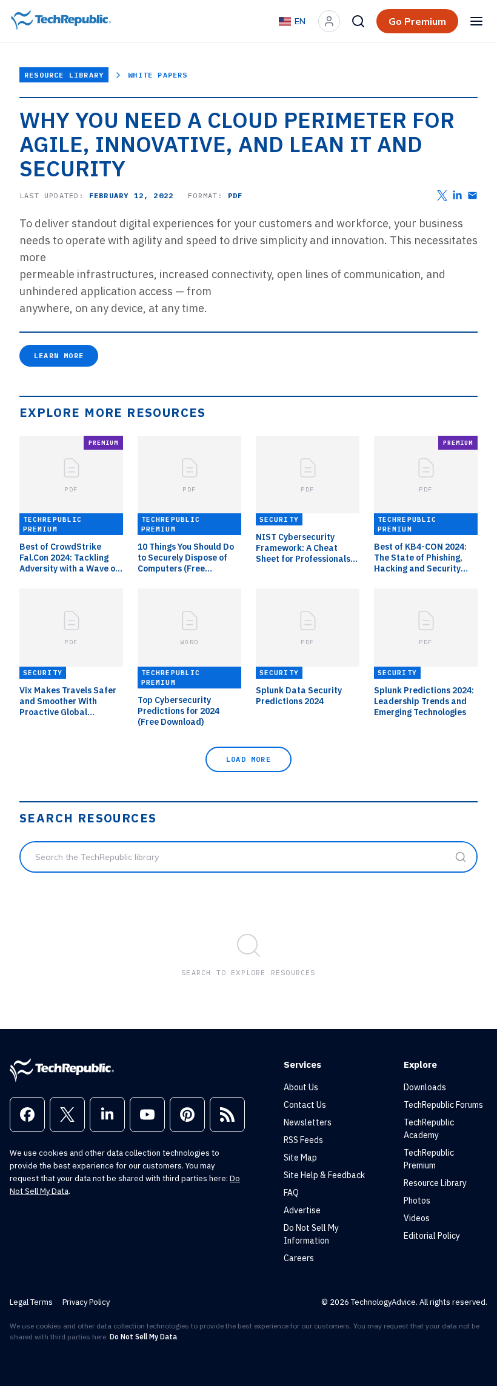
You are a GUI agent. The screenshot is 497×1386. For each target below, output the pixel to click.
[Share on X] (442, 195)
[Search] (358, 21)
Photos (417, 1200)
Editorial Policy (432, 1235)
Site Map (300, 1157)
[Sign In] (329, 21)
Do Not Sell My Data (143, 1336)
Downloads (425, 1087)
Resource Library (64, 74)
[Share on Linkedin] (457, 195)
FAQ (291, 1192)
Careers (299, 1258)
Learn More (59, 355)
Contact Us (305, 1104)
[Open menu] (476, 21)
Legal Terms (31, 1302)
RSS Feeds (303, 1139)
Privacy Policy (86, 1302)
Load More (248, 759)
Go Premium (417, 21)
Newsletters (308, 1122)
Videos (417, 1218)
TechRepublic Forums (443, 1104)
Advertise (302, 1210)
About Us (301, 1087)
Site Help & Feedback (324, 1175)
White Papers (157, 74)
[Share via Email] (472, 195)
